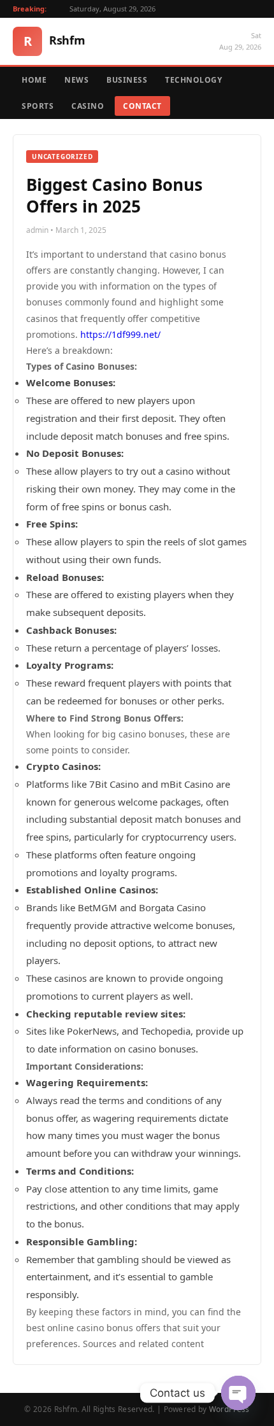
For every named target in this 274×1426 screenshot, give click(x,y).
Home (34, 79)
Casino (87, 106)
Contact (142, 106)
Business (126, 79)
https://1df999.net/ (120, 334)
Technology (193, 79)
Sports (38, 106)
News (76, 79)
